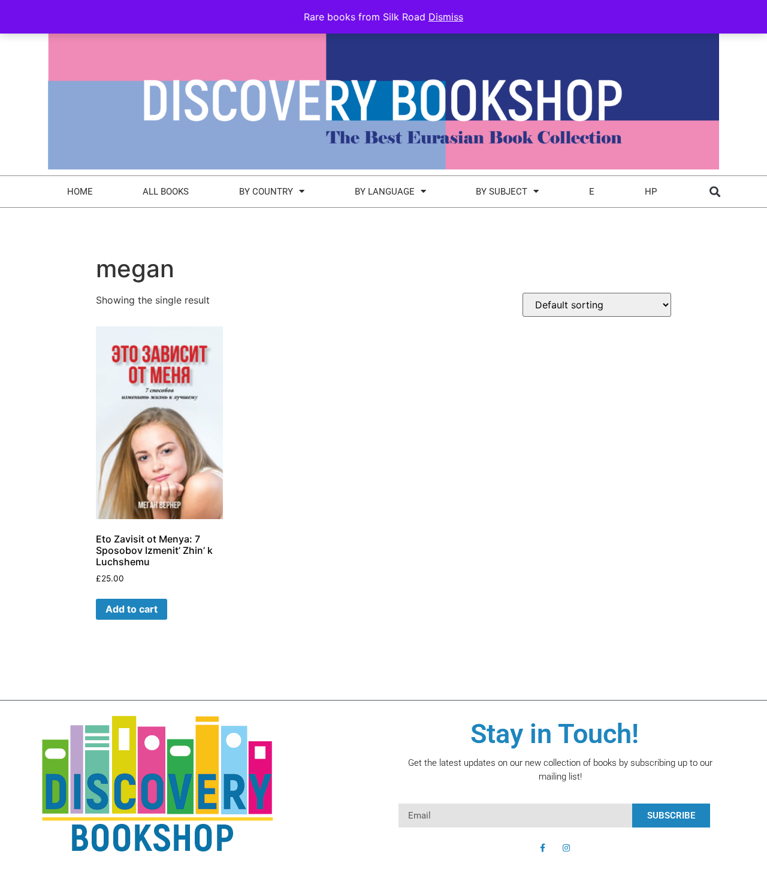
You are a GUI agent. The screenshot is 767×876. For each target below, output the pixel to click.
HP (651, 191)
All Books (166, 191)
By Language (385, 191)
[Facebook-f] (542, 847)
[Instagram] (566, 847)
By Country (266, 191)
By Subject (501, 191)
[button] (714, 191)
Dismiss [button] (445, 17)
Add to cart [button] (131, 609)
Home (80, 191)
